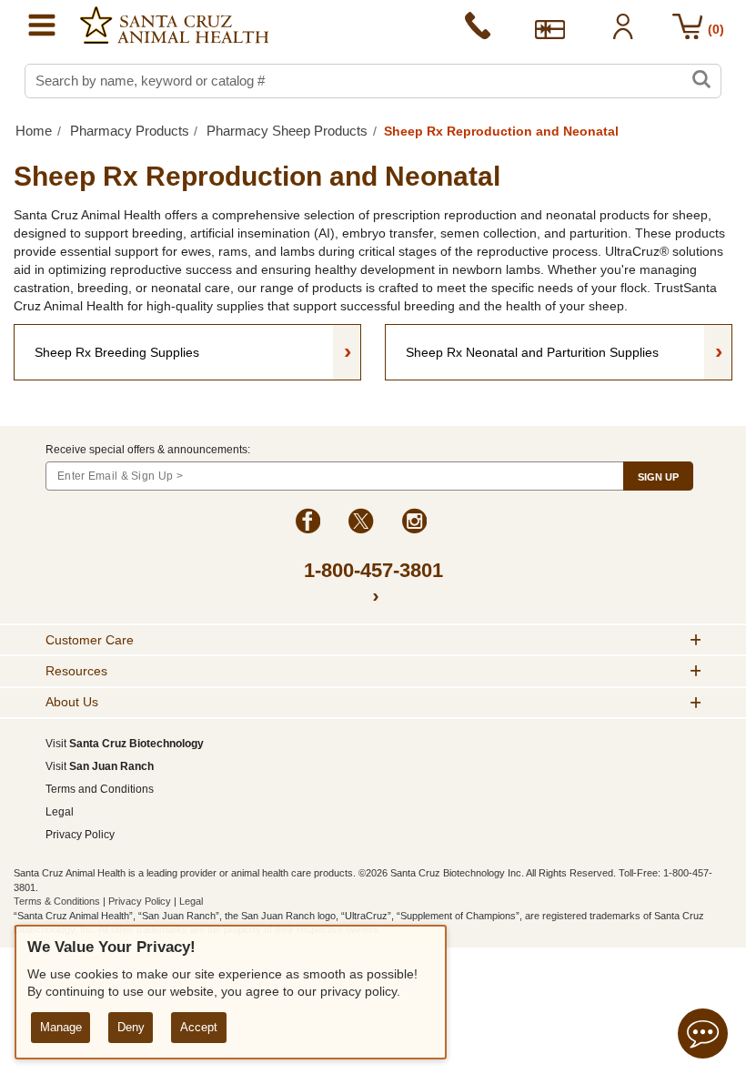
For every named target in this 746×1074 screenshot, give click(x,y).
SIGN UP (658, 476)
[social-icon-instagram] (414, 523)
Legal (59, 812)
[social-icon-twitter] (360, 523)
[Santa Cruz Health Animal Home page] (174, 25)
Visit (124, 743)
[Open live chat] (703, 1036)
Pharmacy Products (129, 130)
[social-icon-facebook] (308, 523)
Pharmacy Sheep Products (287, 130)
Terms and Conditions (99, 789)
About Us (71, 701)
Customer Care (89, 640)
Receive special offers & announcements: (147, 449)
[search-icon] (701, 81)
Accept (198, 1027)
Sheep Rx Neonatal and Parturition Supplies (564, 350)
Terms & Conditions (58, 901)
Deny (131, 1027)
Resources (76, 671)
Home (33, 130)
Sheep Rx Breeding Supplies (193, 350)
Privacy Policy (80, 834)
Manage (61, 1027)
